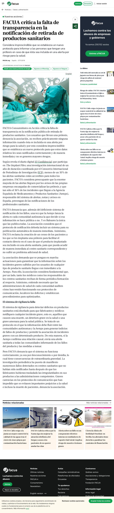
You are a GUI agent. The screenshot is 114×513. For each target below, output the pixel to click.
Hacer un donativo (12, 490)
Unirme (78, 4)
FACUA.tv (34, 479)
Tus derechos (63, 489)
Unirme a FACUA (97, 53)
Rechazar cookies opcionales (73, 501)
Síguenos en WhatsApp (41, 69)
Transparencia (91, 479)
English (69, 74)
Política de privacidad (95, 496)
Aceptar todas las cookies (100, 501)
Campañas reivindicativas (68, 472)
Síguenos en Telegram (60, 69)
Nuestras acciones (38, 476)
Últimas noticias (37, 472)
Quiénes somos (92, 472)
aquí (27, 508)
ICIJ (40, 172)
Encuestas (62, 479)
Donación (88, 4)
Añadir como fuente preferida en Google (17, 69)
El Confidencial (43, 161)
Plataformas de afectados (69, 476)
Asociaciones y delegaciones (98, 476)
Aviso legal (90, 492)
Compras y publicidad (88, 84)
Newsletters (35, 486)
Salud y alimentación (88, 122)
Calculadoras (63, 496)
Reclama (61, 492)
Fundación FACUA (93, 483)
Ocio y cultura (85, 102)
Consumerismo (36, 483)
